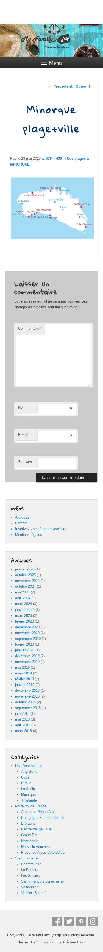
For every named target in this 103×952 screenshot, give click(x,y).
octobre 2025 (25, 575)
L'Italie (26, 783)
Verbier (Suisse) (33, 893)
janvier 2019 (24, 685)
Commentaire (30, 328)
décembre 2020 (27, 627)
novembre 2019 (27, 662)
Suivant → (85, 86)
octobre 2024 (25, 586)
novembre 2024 (27, 581)
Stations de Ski (27, 858)
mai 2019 (22, 667)
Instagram (93, 921)
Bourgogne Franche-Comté (42, 818)
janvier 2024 (24, 609)
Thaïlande (29, 800)
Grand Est (29, 835)
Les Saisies (30, 875)
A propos (22, 517)
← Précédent (61, 86)
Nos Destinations (28, 766)
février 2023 (24, 621)
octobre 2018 (25, 702)
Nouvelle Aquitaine (36, 847)
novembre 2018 (27, 696)
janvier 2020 (24, 650)
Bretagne (28, 823)
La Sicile (28, 789)
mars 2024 (23, 604)
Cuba (25, 777)
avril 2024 (22, 598)
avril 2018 (22, 725)
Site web (25, 462)
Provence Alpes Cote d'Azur (43, 852)
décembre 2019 (27, 656)
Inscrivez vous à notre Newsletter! (42, 529)
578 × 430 (54, 158)
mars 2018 (23, 731)
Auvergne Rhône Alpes (39, 812)
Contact (21, 523)
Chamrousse (31, 864)
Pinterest (81, 921)
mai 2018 (22, 719)
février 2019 (24, 679)
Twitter (69, 921)
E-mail (23, 435)
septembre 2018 (28, 708)
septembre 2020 (28, 639)
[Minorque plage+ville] (52, 239)
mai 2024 (22, 592)
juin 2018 (22, 714)
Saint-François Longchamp (42, 881)
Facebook (57, 921)
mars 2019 (23, 673)
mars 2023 (23, 616)
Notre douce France (30, 806)
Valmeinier (29, 887)
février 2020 (24, 644)
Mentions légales (28, 535)
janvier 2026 (24, 569)
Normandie (29, 841)
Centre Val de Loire (36, 829)
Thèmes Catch (74, 942)
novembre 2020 (27, 633)
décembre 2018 (27, 690)
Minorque (28, 795)
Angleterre (29, 771)
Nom (22, 407)
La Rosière (29, 870)
